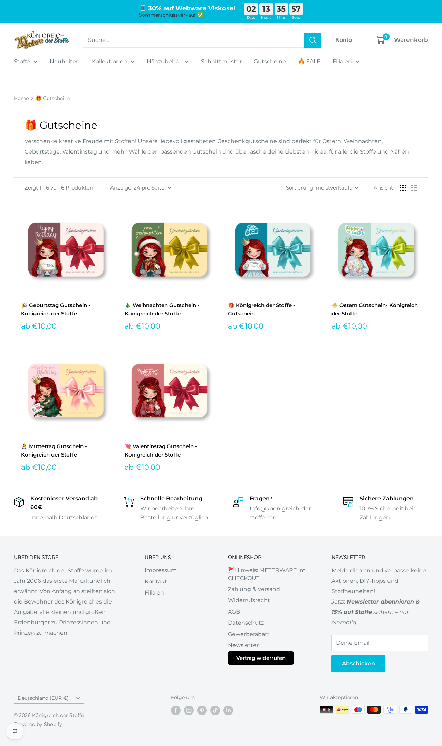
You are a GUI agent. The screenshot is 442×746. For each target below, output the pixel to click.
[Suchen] (312, 40)
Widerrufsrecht (249, 600)
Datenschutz (246, 622)
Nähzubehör (164, 61)
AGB (234, 611)
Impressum (161, 570)
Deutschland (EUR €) (43, 698)
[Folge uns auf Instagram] (189, 710)
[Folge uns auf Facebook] (176, 710)
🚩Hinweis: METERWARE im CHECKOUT (267, 574)
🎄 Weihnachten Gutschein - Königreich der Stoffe (162, 309)
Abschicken (358, 663)
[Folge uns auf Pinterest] (202, 710)
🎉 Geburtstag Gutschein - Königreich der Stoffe (55, 309)
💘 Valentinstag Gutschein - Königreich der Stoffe (161, 450)
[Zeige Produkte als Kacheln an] (403, 188)
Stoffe (22, 61)
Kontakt (156, 581)
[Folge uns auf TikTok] (215, 710)
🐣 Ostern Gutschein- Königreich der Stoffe (375, 309)
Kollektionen (109, 61)
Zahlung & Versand (254, 589)
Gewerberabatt (249, 634)
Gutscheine (270, 61)
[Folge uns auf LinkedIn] (228, 710)
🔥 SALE (309, 61)
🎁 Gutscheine (53, 98)
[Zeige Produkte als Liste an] (414, 188)
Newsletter (243, 645)
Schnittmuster (221, 61)
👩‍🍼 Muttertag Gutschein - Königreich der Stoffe (54, 450)
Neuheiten (65, 61)
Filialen (342, 61)
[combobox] (193, 40)
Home (21, 98)
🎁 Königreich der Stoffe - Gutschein (261, 309)
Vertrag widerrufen (261, 658)
